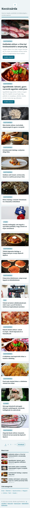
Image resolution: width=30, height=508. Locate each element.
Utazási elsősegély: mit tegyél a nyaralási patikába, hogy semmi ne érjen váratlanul (15, 226)
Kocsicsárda (9, 8)
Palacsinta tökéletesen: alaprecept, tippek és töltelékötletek (15, 279)
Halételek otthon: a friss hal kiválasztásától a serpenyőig (15, 45)
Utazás (5, 222)
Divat (3, 491)
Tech (5, 300)
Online (5, 493)
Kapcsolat (10, 503)
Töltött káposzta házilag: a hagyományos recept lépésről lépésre (13, 253)
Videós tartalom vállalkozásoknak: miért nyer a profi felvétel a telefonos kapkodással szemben (14, 305)
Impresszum (17, 503)
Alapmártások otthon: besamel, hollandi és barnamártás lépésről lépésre (14, 435)
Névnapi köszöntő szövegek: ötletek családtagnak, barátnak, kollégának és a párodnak (14, 408)
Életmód (6, 403)
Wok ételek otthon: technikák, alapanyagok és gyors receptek (13, 126)
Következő (21, 444)
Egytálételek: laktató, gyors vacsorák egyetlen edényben (15, 87)
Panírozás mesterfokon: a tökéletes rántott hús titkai (15, 382)
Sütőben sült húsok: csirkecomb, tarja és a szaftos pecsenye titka (14, 176)
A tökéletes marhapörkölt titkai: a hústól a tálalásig (14, 357)
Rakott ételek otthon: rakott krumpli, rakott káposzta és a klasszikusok (13, 331)
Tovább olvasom (8, 57)
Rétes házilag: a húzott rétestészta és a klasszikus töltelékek (14, 201)
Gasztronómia (8, 41)
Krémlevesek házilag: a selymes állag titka (13, 151)
